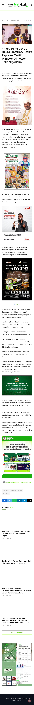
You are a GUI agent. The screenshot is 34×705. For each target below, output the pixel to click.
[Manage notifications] (29, 700)
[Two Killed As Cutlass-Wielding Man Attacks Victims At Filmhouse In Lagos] (17, 520)
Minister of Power (16, 490)
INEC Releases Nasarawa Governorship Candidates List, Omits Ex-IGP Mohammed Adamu (16, 591)
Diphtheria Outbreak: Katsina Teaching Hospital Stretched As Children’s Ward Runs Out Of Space (15, 620)
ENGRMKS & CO (16, 700)
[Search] (31, 5)
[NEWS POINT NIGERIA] (18, 5)
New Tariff (6, 493)
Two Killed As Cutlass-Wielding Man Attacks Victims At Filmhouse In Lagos (16, 533)
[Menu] (3, 5)
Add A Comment (17, 632)
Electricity (6, 490)
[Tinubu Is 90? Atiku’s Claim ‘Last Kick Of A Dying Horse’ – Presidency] (17, 550)
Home (3, 20)
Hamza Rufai (6, 65)
